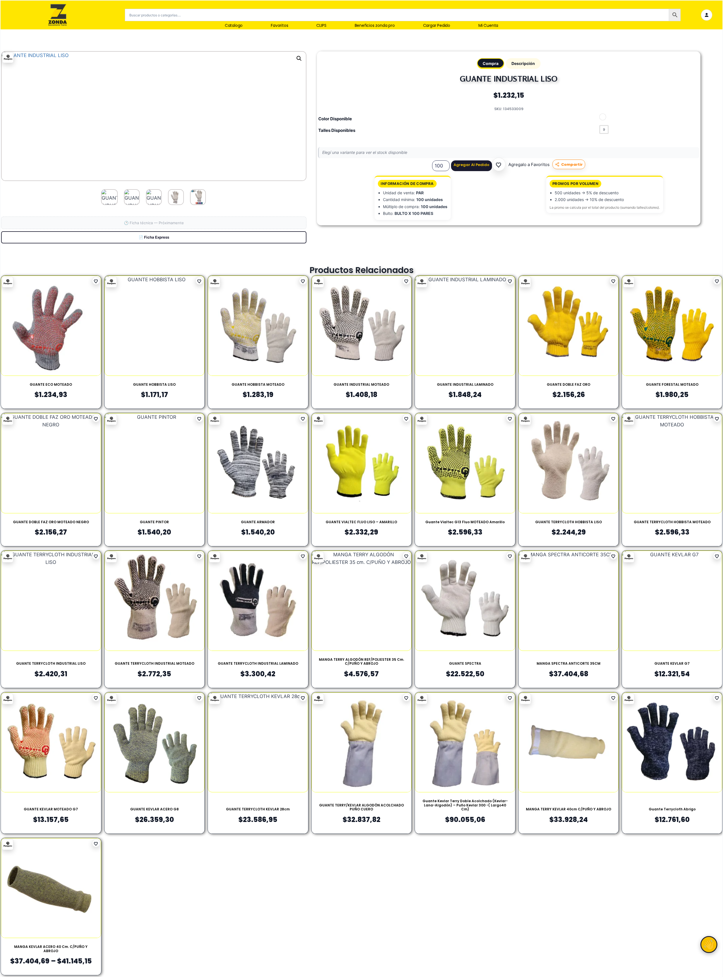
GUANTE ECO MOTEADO (51, 384)
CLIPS (321, 25)
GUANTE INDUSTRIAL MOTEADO (361, 384)
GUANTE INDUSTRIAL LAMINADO (465, 384)
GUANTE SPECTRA (465, 663)
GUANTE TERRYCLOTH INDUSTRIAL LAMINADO (258, 663)
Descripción (523, 63)
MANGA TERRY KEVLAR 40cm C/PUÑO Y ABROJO (568, 809)
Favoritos (279, 25)
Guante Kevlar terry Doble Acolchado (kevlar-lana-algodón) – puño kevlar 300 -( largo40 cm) (465, 805)
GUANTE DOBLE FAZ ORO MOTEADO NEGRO (51, 522)
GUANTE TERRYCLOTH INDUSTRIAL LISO (51, 663)
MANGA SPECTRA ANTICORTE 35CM (568, 663)
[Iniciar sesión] (706, 15)
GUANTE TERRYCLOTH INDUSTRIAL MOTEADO (154, 663)
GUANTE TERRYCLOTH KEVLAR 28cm (258, 809)
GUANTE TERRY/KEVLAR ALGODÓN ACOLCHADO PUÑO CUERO (361, 807)
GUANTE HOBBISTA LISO (154, 384)
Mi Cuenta (488, 25)
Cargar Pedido (436, 25)
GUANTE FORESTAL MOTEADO (672, 384)
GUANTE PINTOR (154, 522)
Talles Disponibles (336, 130)
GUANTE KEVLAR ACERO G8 (154, 809)
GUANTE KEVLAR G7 (672, 663)
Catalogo (234, 25)
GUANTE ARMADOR (258, 522)
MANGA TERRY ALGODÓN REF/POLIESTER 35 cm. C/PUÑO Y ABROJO (361, 661)
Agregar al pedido (471, 164)
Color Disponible (335, 118)
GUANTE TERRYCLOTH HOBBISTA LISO (568, 522)
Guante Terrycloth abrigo (672, 809)
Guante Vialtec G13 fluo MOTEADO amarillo (465, 522)
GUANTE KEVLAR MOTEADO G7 (51, 809)
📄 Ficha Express (154, 237)
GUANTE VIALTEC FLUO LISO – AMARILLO (361, 522)
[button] (499, 164)
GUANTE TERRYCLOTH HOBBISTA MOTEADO (672, 522)
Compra (490, 63)
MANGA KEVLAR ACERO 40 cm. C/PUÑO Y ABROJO (51, 948)
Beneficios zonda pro (375, 25)
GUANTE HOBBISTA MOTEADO (258, 384)
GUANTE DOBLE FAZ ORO (568, 384)
